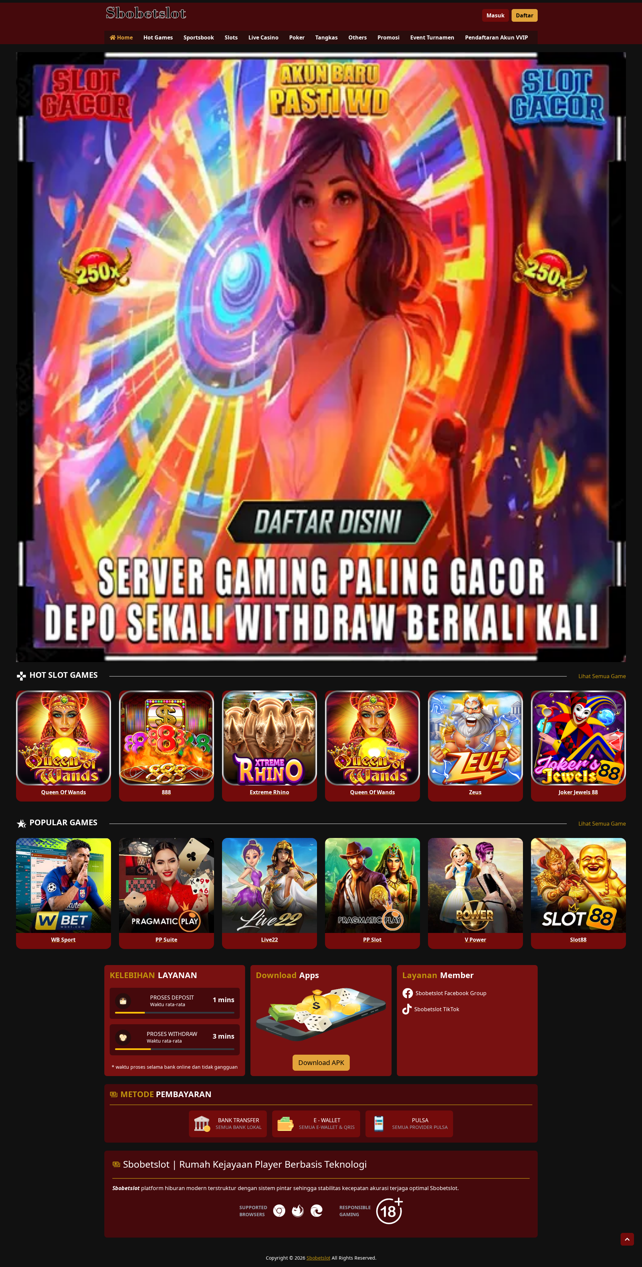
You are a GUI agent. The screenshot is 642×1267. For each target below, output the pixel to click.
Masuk (496, 15)
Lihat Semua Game (602, 676)
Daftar (524, 15)
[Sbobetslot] (146, 13)
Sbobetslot (318, 1258)
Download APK (321, 1062)
